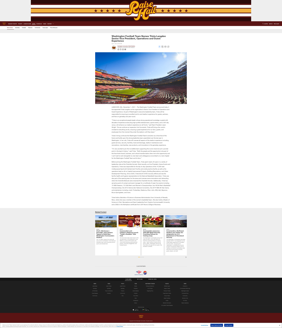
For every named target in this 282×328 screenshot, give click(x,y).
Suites (167, 300)
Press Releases (95, 293)
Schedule (135, 288)
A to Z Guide (150, 288)
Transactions (135, 300)
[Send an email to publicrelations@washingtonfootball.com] (125, 49)
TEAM (136, 283)
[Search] (263, 24)
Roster (135, 286)
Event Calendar (136, 290)
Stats (136, 298)
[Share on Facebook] (159, 47)
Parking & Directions (150, 286)
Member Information (167, 302)
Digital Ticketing (167, 298)
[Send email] (165, 47)
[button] (139, 257)
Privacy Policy (120, 326)
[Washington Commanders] (141, 316)
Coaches (135, 293)
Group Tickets (167, 295)
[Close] (279, 325)
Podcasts (109, 293)
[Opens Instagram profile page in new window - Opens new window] (123, 49)
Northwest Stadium (150, 283)
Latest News (95, 286)
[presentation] (186, 257)
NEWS (95, 283)
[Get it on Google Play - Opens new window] (145, 310)
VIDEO (109, 283)
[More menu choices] (53, 23)
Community (94, 295)
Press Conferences (109, 290)
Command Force (185, 293)
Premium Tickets (167, 290)
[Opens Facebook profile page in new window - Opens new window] (118, 49)
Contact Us (185, 286)
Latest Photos (122, 286)
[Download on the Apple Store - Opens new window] (135, 310)
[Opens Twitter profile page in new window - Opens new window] (121, 49)
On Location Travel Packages (167, 305)
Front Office (135, 295)
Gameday (95, 288)
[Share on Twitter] (162, 47)
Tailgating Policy (150, 290)
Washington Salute (185, 290)
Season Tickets (167, 288)
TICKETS (167, 283)
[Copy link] (168, 46)
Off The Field (94, 290)
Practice (122, 290)
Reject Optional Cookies (216, 325)
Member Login (167, 286)
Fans (123, 295)
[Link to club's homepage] (4, 23)
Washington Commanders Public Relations (126, 46)
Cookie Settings (204, 325)
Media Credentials (185, 302)
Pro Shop (185, 300)
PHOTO (122, 283)
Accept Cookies (228, 325)
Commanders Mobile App (185, 288)
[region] (141, 325)
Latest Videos (108, 286)
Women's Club (185, 298)
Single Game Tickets (167, 293)
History (135, 302)
